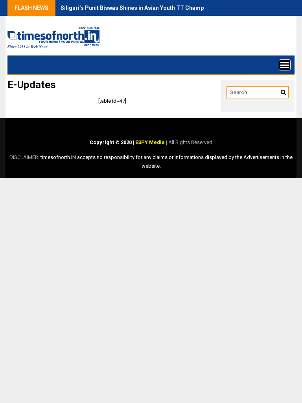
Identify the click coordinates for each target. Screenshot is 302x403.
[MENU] (285, 64)
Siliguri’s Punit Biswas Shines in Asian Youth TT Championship (142, 8)
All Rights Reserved (189, 142)
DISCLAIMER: (25, 157)
